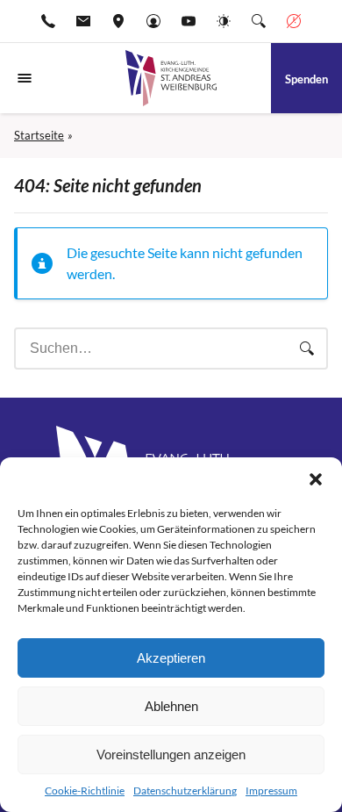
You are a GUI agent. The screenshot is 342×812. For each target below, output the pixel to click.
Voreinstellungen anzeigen (171, 754)
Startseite (39, 135)
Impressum (271, 790)
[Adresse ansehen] (118, 21)
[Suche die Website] (258, 21)
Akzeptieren (171, 657)
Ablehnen (171, 706)
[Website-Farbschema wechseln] (223, 21)
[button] (315, 479)
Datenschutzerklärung (185, 790)
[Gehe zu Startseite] (171, 78)
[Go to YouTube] (188, 21)
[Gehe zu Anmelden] (153, 21)
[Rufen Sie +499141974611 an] (48, 21)
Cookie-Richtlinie (85, 790)
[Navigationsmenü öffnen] (24, 78)
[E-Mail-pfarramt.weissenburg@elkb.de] (83, 21)
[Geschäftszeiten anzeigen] (293, 21)
